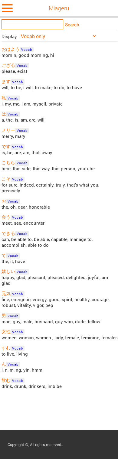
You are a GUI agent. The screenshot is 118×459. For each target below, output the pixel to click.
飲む (6, 380)
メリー (8, 130)
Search (72, 25)
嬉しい (8, 271)
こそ (6, 179)
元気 (6, 293)
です (6, 146)
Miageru (59, 8)
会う (6, 217)
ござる (8, 65)
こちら (8, 162)
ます (6, 81)
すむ (6, 348)
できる (8, 233)
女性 (6, 331)
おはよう (11, 49)
